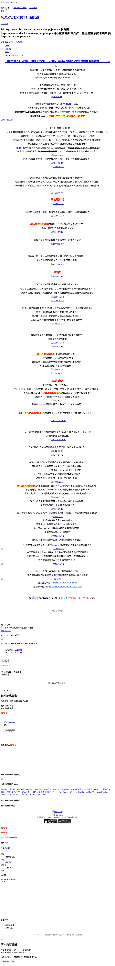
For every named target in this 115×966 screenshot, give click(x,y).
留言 (24, 643)
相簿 (7, 46)
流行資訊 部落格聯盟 (9, 838)
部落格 (8, 49)
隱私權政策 (70, 935)
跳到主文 (4, 24)
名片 (7, 52)
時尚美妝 (19, 42)
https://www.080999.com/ (65, 583)
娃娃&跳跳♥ (6, 631)
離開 (12, 961)
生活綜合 (18, 650)
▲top (3, 656)
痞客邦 (19, 643)
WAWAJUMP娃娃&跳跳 (20, 17)
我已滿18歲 (5, 961)
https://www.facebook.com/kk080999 (64, 586)
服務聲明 (79, 935)
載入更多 (5, 661)
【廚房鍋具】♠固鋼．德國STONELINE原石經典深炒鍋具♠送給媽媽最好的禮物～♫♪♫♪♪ (57, 61)
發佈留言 (5, 674)
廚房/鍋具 (18, 652)
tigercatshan (10, 730)
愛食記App (59, 815)
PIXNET (40, 935)
